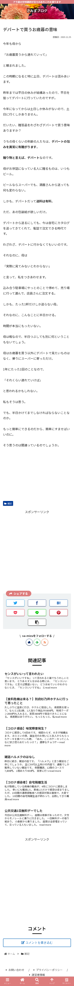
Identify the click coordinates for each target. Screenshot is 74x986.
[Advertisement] (37, 551)
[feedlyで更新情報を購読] (37, 642)
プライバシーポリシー (49, 970)
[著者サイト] (29, 642)
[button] (66, 584)
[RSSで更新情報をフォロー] (44, 642)
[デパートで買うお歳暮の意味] (59, 603)
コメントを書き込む (39, 942)
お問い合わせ (16, 970)
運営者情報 (38, 975)
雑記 (9, 503)
